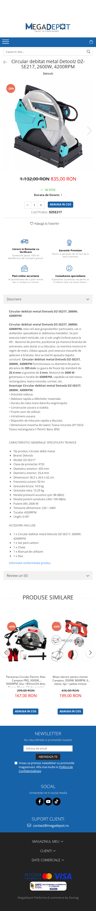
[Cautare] (89, 52)
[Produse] (6, 43)
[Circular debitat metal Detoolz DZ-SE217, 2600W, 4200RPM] (48, 126)
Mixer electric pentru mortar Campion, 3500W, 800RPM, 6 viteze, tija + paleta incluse (70, 680)
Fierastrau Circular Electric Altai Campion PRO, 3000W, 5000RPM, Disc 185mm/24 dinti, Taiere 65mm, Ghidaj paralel (26, 681)
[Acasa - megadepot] (48, 27)
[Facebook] (40, 801)
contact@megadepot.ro (50, 825)
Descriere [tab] (14, 299)
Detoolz (48, 73)
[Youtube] (48, 801)
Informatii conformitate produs (29, 563)
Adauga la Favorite (46, 223)
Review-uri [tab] (17, 575)
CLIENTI (46, 851)
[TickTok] (57, 801)
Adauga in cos (60, 204)
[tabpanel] (48, 126)
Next (89, 130)
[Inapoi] (3, 62)
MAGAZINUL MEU (46, 841)
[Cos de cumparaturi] (91, 41)
